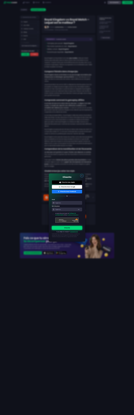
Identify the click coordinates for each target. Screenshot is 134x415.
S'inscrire (67, 228)
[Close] (81, 175)
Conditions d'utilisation (72, 215)
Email (53, 199)
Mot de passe (56, 206)
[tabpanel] (67, 219)
